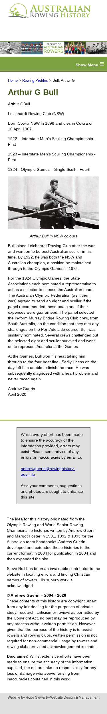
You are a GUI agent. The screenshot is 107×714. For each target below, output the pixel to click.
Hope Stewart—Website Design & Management (62, 697)
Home (13, 80)
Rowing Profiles (35, 80)
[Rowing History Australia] (47, 20)
